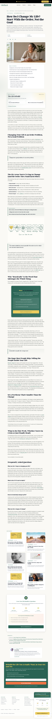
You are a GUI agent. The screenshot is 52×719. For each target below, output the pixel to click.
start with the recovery (35, 386)
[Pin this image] (37, 219)
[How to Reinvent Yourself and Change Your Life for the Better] (16, 558)
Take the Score (47, 5)
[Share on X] (13, 39)
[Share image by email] (43, 219)
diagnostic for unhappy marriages (14, 384)
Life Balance (2, 702)
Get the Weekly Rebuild (26, 683)
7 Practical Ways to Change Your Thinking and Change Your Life (15, 584)
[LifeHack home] (4, 5)
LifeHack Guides (3, 698)
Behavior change (11, 362)
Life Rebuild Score (3, 699)
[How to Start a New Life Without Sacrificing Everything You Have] (16, 535)
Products (23, 5)
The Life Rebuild (14, 96)
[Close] (50, 1)
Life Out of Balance (27, 702)
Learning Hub (14, 702)
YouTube (15, 709)
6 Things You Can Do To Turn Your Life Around (19, 212)
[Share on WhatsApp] (41, 219)
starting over (22, 438)
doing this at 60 (23, 452)
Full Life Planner (14, 701)
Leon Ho (9, 36)
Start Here (18, 5)
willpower (25, 148)
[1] (24, 164)
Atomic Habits (40, 487)
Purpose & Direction (27, 701)
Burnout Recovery (27, 698)
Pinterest (10, 709)
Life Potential (12, 10)
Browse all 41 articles (12, 106)
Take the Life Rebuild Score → (26, 311)
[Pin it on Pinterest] (10, 39)
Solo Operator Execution (28, 705)
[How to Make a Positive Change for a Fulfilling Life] (36, 577)
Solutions (29, 5)
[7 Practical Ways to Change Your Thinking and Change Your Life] (16, 576)
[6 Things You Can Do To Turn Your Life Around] (36, 537)
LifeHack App (14, 698)
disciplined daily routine (26, 167)
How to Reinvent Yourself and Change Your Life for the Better (22, 214)
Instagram (6, 709)
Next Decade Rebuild (27, 703)
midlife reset (37, 270)
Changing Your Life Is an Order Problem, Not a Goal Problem (20, 67)
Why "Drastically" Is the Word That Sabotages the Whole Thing (20, 71)
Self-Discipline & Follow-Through (29, 699)
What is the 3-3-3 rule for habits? (16, 82)
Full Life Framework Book (16, 699)
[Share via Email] (15, 39)
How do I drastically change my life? (16, 84)
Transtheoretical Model (12, 514)
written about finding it (37, 257)
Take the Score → (45, 1)
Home (7, 10)
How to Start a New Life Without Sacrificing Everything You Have (23, 209)
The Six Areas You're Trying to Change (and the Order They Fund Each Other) (23, 69)
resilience (22, 193)
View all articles (16, 656)
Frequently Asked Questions (14, 79)
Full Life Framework (4, 701)
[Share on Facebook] (8, 39)
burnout (17, 386)
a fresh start (37, 139)
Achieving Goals (3, 703)
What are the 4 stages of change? (16, 86)
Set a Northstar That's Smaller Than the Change (18, 75)
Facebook (2, 709)
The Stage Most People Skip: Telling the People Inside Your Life (20, 73)
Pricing (34, 5)
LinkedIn (18, 709)
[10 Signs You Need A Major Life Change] (36, 556)
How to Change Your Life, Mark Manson (20, 637)
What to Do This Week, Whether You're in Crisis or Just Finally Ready (21, 77)
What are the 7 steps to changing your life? (18, 81)
